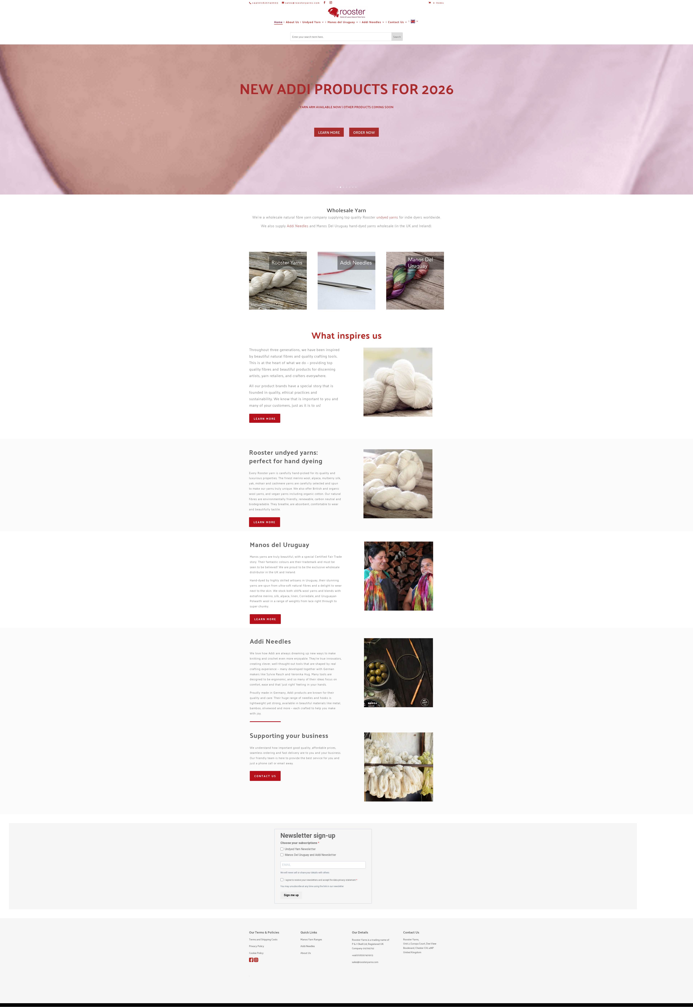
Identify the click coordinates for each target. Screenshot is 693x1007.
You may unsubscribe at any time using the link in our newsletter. (312, 886)
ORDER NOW (364, 132)
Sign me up (291, 895)
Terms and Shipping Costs (263, 939)
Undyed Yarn (311, 23)
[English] (415, 23)
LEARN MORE (329, 132)
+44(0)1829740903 (265, 3)
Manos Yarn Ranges (311, 939)
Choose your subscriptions (299, 843)
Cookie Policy (256, 952)
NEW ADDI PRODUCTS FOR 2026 (346, 88)
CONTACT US (265, 776)
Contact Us (396, 23)
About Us (292, 23)
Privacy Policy (256, 946)
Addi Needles (371, 23)
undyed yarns (387, 217)
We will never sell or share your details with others (304, 872)
